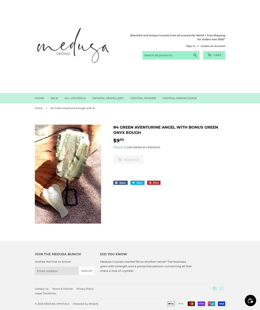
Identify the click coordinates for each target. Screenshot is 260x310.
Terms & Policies (62, 288)
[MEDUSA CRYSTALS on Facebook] (215, 289)
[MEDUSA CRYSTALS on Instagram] (221, 289)
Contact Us (42, 288)
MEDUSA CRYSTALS (56, 303)
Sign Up (86, 270)
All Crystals (75, 98)
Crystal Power (143, 98)
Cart (217, 55)
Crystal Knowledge (180, 98)
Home (39, 98)
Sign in (190, 46)
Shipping (119, 147)
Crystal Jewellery (108, 98)
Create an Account (213, 46)
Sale (54, 98)
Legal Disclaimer (45, 293)
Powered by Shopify (85, 303)
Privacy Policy (85, 288)
